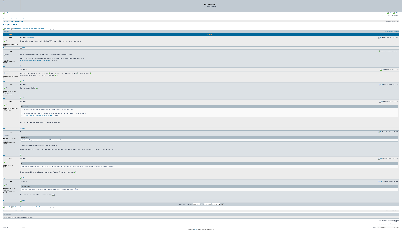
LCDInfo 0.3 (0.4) (19, 21)
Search (397, 12)
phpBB (195, 229)
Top (4, 47)
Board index (6, 21)
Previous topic (389, 31)
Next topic (396, 31)
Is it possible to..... (12, 24)
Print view (6, 31)
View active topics (20, 19)
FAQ (390, 12)
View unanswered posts (9, 19)
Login (6, 12)
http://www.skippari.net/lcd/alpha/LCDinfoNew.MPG (35, 60)
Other (12, 21)
